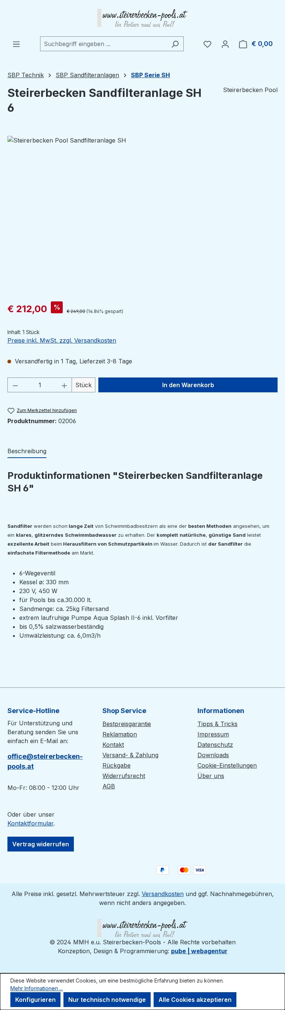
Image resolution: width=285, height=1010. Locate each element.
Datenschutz (215, 744)
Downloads (213, 755)
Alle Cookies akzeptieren (195, 999)
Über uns (210, 775)
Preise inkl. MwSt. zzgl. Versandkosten (61, 340)
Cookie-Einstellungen (227, 765)
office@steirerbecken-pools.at (45, 761)
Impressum (213, 734)
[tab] (26, 451)
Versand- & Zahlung (130, 755)
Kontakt (113, 744)
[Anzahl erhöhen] (64, 384)
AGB (108, 786)
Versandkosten (163, 894)
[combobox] (103, 43)
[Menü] (16, 43)
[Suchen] (175, 43)
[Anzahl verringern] (15, 384)
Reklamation (119, 734)
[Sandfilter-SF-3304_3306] (142, 215)
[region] (142, 215)
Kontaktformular (30, 823)
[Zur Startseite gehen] (142, 18)
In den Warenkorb (188, 385)
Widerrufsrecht (123, 775)
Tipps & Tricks (217, 724)
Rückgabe (116, 765)
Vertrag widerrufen (40, 844)
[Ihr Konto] (225, 43)
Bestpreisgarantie (126, 724)
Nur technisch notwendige (107, 999)
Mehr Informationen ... (36, 988)
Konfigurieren (35, 999)
